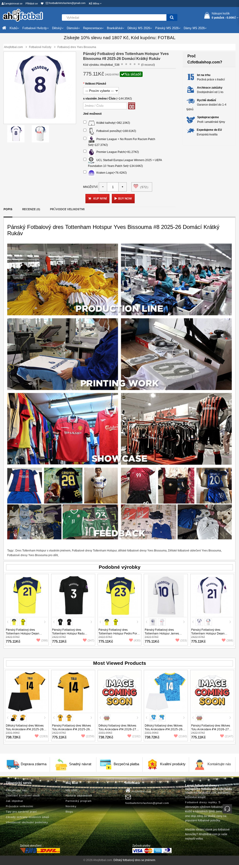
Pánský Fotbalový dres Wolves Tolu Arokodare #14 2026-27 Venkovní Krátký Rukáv (210, 729)
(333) (183, 640)
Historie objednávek (79, 795)
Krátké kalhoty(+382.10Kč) (112, 122)
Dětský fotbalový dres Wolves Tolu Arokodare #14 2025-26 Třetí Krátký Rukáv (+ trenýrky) (164, 729)
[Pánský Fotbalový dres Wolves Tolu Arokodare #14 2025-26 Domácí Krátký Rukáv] (73, 691)
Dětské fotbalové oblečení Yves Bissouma (194, 550)
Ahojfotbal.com (141, 791)
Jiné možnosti (92, 113)
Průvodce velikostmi (67, 209)
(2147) (229, 736)
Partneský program (78, 801)
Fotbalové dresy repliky (201, 802)
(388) (229, 640)
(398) (44, 640)
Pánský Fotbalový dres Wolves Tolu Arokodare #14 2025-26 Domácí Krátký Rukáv (71, 729)
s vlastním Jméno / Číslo (99, 98)
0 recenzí (148, 64)
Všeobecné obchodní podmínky (27, 822)
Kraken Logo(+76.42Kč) (111, 172)
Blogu (69, 811)
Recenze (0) (31, 209)
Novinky (71, 806)
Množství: (90, 187)
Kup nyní (100, 198)
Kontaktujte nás (219, 764)
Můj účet (71, 790)
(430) (137, 640)
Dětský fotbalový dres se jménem (134, 860)
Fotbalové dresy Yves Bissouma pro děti (32, 555)
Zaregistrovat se (13, 3)
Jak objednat (14, 801)
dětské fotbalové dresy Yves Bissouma (142, 550)
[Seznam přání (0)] (42, 3)
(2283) (43, 736)
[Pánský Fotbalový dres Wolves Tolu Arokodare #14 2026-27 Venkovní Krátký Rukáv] (212, 691)
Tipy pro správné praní (21, 811)
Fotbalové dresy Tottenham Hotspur (94, 550)
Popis (8, 209)
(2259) (90, 736)
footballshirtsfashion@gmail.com (66, 3)
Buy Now (125, 198)
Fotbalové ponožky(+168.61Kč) (115, 131)
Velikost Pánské (95, 83)
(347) (91, 640)
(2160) (183, 736)
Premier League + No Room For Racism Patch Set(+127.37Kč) (121, 142)
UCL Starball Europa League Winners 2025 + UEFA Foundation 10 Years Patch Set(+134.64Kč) (125, 163)
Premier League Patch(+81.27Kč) (117, 152)
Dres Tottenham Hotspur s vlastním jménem (42, 550)
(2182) (136, 736)
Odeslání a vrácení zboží (23, 795)
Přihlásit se (31, 3)
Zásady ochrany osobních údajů (27, 817)
